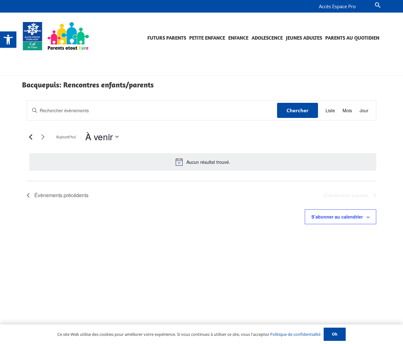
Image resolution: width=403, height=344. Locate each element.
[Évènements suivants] (43, 137)
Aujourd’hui (66, 136)
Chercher (298, 110)
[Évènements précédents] (30, 137)
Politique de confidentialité (295, 334)
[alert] (202, 162)
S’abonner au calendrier (337, 217)
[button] (8, 39)
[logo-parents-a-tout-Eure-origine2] (56, 36)
